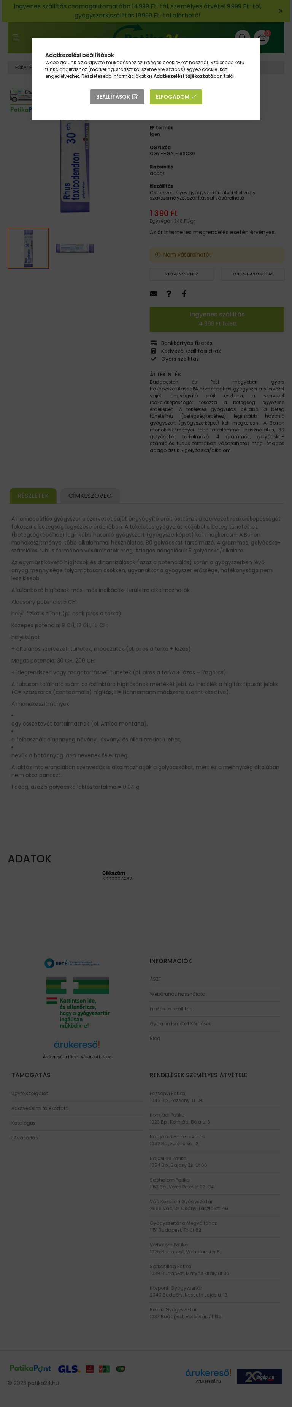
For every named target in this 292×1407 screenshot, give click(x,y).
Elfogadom (172, 97)
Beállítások (113, 97)
